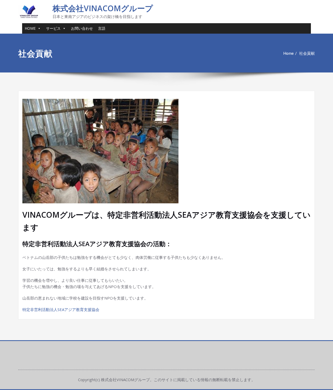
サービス (53, 28)
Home (288, 54)
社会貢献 (307, 54)
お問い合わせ (82, 28)
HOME (30, 28)
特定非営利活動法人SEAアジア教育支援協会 (60, 309)
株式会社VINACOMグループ (103, 8)
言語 (101, 28)
